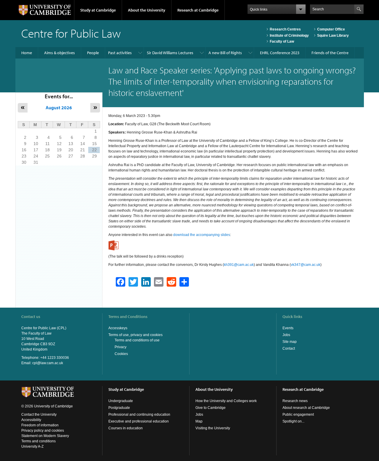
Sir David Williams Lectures (170, 52)
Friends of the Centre (330, 52)
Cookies (121, 354)
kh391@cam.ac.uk (239, 265)
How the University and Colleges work (226, 401)
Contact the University (39, 414)
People (93, 52)
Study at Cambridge (98, 10)
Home (26, 52)
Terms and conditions (38, 441)
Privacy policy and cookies (42, 430)
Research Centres (285, 29)
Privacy (120, 347)
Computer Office (331, 29)
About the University (146, 10)
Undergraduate (120, 401)
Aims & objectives (59, 52)
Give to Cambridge (210, 408)
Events (287, 328)
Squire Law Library (333, 35)
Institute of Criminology (289, 35)
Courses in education (125, 428)
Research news (295, 401)
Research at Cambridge (198, 10)
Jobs (286, 335)
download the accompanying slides (201, 235)
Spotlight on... (293, 421)
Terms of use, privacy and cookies (135, 335)
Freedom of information (40, 425)
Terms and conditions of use (137, 340)
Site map (289, 342)
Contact (288, 348)
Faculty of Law (282, 41)
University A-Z (32, 446)
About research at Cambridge (306, 408)
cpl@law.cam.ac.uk (47, 363)
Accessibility (31, 420)
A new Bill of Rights (225, 52)
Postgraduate (119, 408)
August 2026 (59, 107)
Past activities (120, 52)
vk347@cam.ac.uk (305, 265)
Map (199, 421)
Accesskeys (117, 328)
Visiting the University (212, 428)
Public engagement (298, 414)
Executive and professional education (138, 421)
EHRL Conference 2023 (279, 52)
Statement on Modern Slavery (45, 436)
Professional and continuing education (139, 414)
